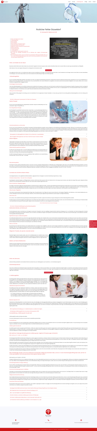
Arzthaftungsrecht (80, 1)
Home (69, 1)
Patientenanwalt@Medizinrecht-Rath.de (81, 422)
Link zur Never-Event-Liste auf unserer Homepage (48, 202)
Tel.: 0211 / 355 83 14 (48, 422)
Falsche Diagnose (14, 42)
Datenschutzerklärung (61, 429)
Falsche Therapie (14, 41)
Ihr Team (73, 1)
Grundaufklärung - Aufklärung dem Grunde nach (19, 51)
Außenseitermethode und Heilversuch (17, 45)
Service (90, 1)
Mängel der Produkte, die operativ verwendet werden (20, 46)
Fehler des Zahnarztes (15, 47)
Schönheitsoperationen (15, 48)
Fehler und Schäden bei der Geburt (17, 39)
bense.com (51, 429)
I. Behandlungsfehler (14, 40)
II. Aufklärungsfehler (14, 49)
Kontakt (94, 1)
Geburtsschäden (48, 70)
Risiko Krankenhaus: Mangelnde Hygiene (18, 43)
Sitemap (67, 429)
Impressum (55, 429)
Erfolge (86, 1)
